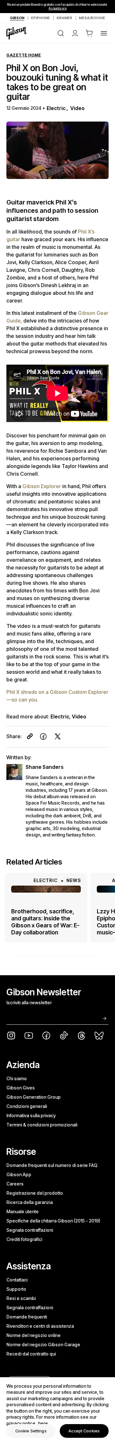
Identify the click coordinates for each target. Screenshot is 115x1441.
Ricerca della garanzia (29, 1202)
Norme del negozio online (33, 1335)
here (43, 1423)
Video (77, 108)
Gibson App (18, 1174)
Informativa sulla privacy (31, 1115)
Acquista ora (57, 8)
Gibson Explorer (42, 486)
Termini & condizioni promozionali (41, 1124)
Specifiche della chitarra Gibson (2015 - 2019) (53, 1220)
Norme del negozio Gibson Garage (43, 1344)
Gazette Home (23, 55)
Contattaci (16, 1279)
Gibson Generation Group (33, 1097)
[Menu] (104, 33)
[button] (89, 33)
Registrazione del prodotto (34, 1193)
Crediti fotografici (24, 1239)
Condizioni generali (26, 1106)
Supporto (16, 1289)
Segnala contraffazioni (29, 1230)
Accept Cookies (84, 1430)
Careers (15, 1183)
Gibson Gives (20, 1087)
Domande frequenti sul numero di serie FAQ (51, 1165)
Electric (56, 108)
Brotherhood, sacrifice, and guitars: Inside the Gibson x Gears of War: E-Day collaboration (45, 922)
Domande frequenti (26, 1316)
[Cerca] (60, 33)
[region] (57, 1409)
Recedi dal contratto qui (31, 1353)
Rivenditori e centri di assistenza (40, 1326)
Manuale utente (22, 1211)
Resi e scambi (21, 1298)
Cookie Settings (31, 1430)
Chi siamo (16, 1078)
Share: (14, 736)
